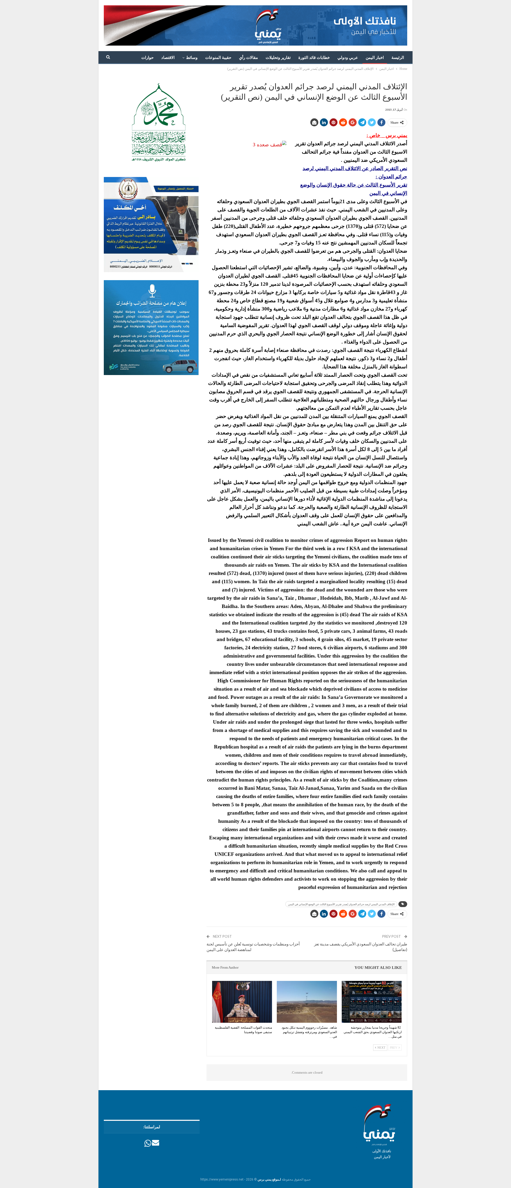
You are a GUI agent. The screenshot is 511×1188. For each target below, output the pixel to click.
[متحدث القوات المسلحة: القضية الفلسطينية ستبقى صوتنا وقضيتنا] (242, 1002)
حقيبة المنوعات (218, 57)
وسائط (191, 57)
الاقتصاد (168, 57)
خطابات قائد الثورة (314, 57)
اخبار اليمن (375, 57)
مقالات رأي (248, 57)
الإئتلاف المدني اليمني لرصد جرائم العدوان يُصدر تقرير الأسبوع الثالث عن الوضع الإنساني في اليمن (341, 904)
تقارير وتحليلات (278, 57)
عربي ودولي (347, 57)
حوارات (147, 57)
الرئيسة (398, 57)
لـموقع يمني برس (269, 1179)
